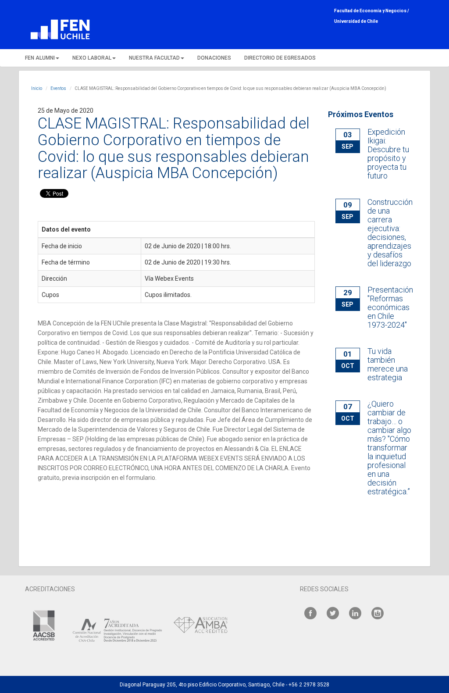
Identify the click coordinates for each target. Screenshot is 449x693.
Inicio (36, 88)
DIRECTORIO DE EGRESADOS (280, 58)
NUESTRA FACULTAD (154, 58)
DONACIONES (214, 58)
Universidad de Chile (356, 21)
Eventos (58, 88)
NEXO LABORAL (91, 58)
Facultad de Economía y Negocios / (371, 10)
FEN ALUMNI (40, 58)
